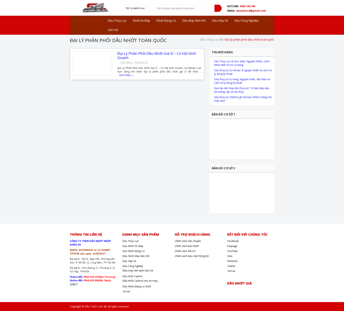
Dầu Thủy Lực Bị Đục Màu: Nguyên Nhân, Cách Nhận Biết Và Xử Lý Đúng (241, 63)
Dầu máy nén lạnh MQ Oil (137, 270)
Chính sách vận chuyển (188, 241)
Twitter (231, 266)
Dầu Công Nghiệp (132, 266)
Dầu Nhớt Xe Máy (132, 246)
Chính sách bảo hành (187, 246)
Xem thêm (126, 75)
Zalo (229, 256)
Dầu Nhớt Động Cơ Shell (136, 286)
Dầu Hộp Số (129, 261)
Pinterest (232, 261)
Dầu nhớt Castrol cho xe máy (140, 280)
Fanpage (232, 246)
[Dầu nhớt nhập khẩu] (95, 8)
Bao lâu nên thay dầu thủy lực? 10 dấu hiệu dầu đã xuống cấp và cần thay (241, 89)
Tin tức (126, 291)
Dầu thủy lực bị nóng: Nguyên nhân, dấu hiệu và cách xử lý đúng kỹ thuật (242, 80)
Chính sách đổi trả (185, 251)
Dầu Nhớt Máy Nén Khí (135, 256)
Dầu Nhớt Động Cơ (133, 251)
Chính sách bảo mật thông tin (192, 256)
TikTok (231, 271)
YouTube (232, 251)
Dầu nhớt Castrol (132, 276)
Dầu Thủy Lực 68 (211, 40)
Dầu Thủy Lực (130, 241)
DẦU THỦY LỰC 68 (96, 306)
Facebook (233, 241)
